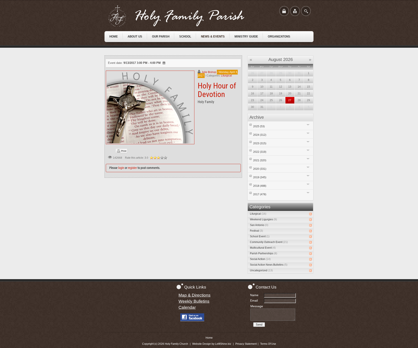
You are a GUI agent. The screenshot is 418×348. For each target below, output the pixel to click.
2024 (259, 134)
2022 (259, 151)
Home (209, 337)
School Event (260, 236)
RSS (310, 214)
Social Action (260, 259)
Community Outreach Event (269, 242)
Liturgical (226, 75)
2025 (259, 126)
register (132, 168)
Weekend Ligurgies (263, 219)
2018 (259, 185)
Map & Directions (195, 295)
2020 (259, 168)
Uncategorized (261, 270)
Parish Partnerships (263, 253)
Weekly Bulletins (194, 301)
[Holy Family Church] (182, 15)
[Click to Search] (306, 11)
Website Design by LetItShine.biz (211, 343)
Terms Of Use (268, 343)
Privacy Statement (246, 343)
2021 (259, 160)
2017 (259, 194)
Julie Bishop (209, 72)
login (121, 168)
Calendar (187, 307)
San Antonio (259, 225)
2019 (259, 177)
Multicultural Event (263, 247)
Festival (256, 230)
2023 (259, 143)
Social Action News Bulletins (268, 264)
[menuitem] (113, 36)
